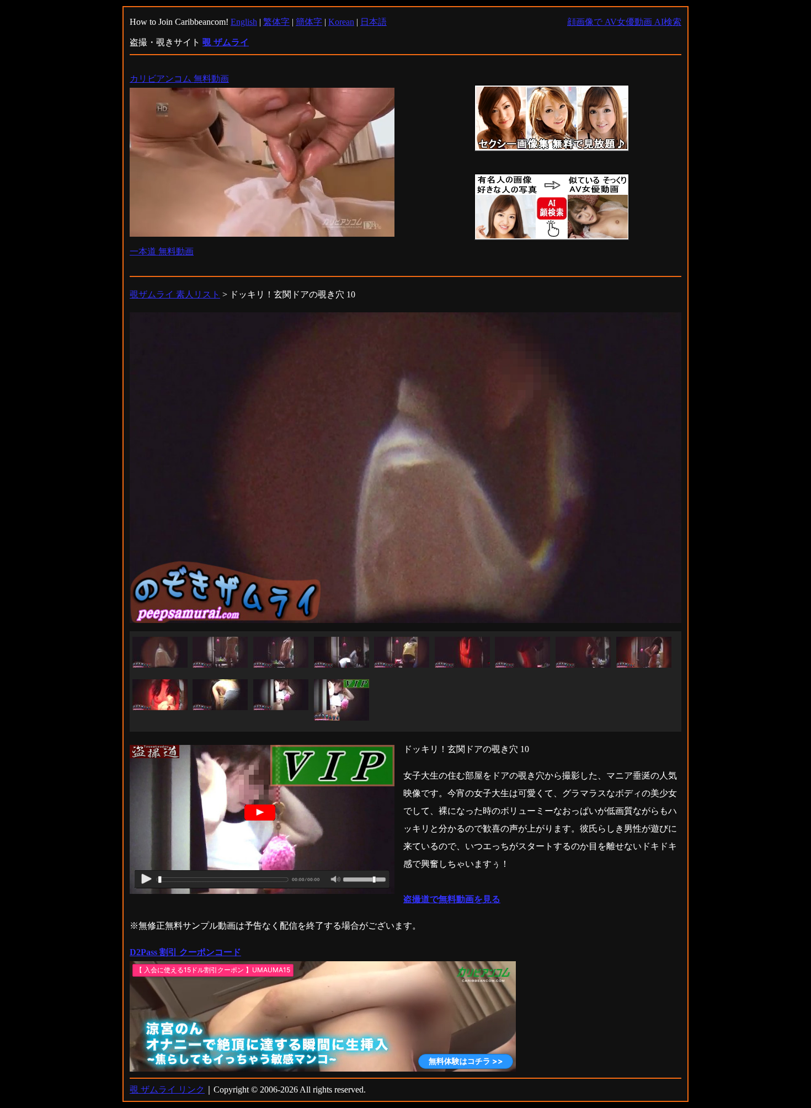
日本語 (373, 21)
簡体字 (309, 21)
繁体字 (276, 21)
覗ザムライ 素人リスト (175, 294)
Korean (341, 21)
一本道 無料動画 (162, 251)
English (244, 21)
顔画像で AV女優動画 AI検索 (624, 21)
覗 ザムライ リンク (167, 1089)
